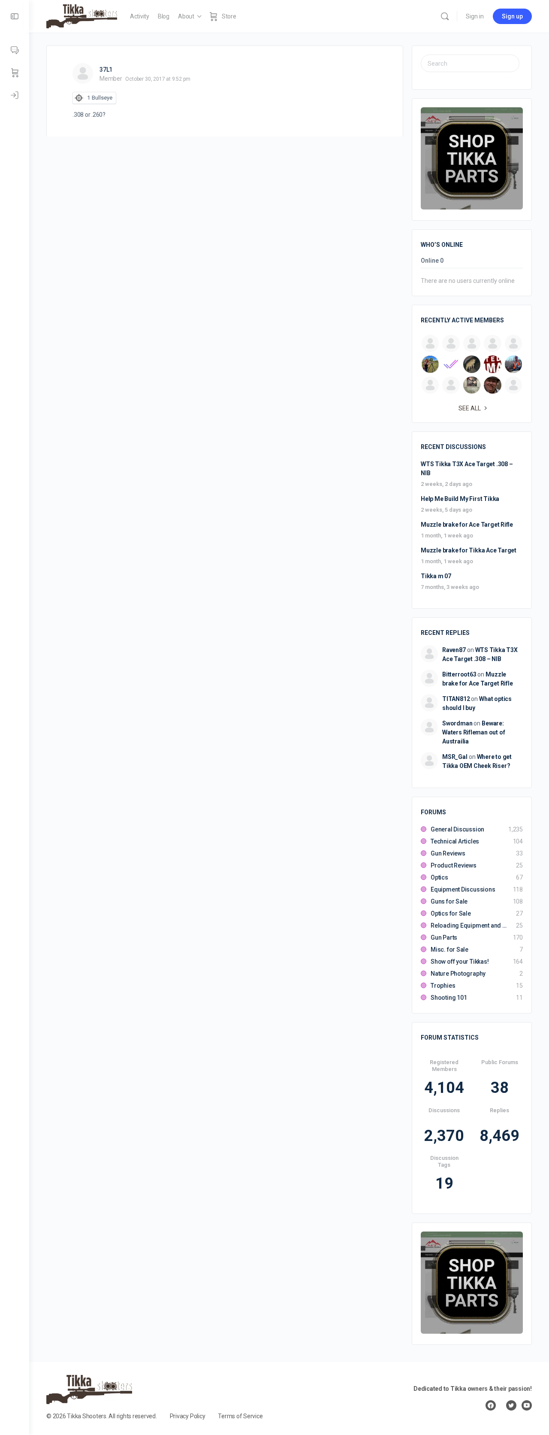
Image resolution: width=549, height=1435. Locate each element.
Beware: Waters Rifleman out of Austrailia (473, 732)
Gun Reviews (448, 853)
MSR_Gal (455, 756)
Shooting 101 (449, 997)
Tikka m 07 (436, 576)
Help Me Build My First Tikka (460, 498)
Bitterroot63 (459, 674)
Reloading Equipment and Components (469, 925)
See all (470, 408)
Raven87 (454, 649)
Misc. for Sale (449, 949)
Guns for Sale (449, 901)
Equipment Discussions (463, 889)
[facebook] (491, 1405)
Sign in (475, 16)
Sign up (512, 16)
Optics (439, 877)
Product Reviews (454, 865)
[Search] (444, 16)
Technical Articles (455, 841)
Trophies (443, 985)
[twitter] (511, 1405)
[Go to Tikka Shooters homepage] (81, 15)
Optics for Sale (451, 913)
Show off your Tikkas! (460, 961)
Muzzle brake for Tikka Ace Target (468, 550)
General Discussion (457, 829)
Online (432, 261)
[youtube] (527, 1405)
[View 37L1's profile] (82, 73)
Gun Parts (444, 937)
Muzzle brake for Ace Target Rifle (467, 524)
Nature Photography (458, 973)
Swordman (457, 723)
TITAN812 (456, 698)
